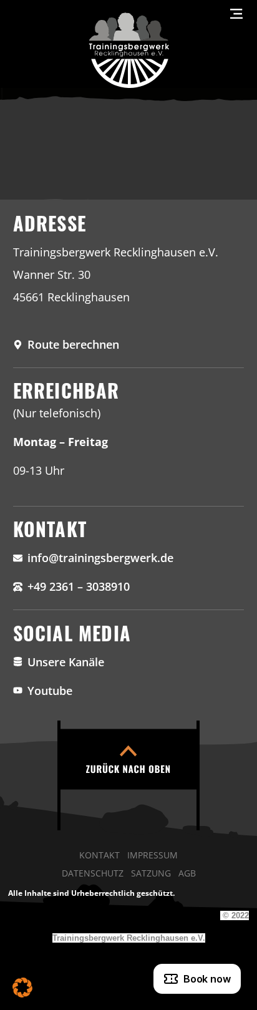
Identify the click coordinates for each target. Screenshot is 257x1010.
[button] (22, 987)
